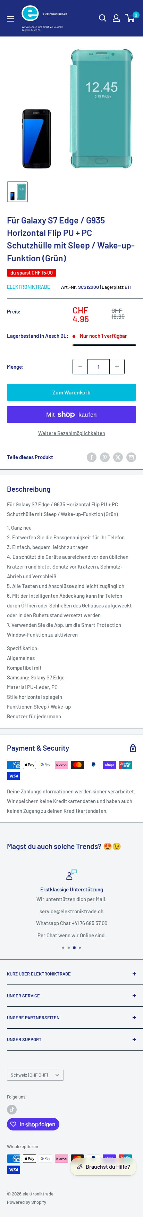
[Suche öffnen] (103, 18)
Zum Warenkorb (71, 392)
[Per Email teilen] (131, 457)
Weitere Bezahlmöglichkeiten (71, 433)
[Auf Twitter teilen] (118, 457)
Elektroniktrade (28, 287)
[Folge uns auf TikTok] (12, 1109)
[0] (130, 18)
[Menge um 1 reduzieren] (80, 366)
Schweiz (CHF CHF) (29, 1075)
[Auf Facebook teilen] (91, 457)
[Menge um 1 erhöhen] (117, 366)
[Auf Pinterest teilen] (105, 457)
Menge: (15, 367)
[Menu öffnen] (10, 19)
